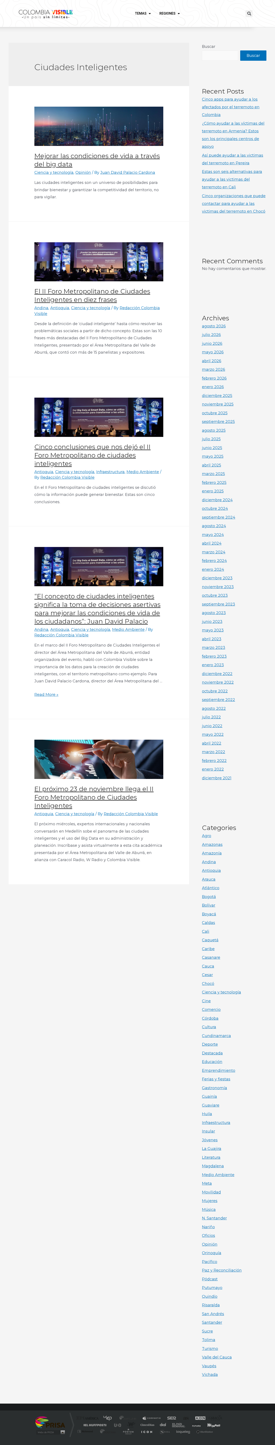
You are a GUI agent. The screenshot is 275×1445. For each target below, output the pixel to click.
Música (209, 1209)
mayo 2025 (212, 456)
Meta (207, 1183)
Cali (205, 931)
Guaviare (210, 1105)
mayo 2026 (213, 352)
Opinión (83, 172)
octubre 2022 (215, 691)
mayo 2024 (213, 534)
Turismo (210, 1348)
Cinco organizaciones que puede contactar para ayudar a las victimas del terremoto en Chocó (234, 204)
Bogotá (209, 896)
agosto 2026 (214, 326)
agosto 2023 (214, 612)
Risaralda (211, 1305)
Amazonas (212, 844)
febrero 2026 (214, 378)
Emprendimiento (218, 1070)
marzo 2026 (213, 369)
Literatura (211, 1157)
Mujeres (209, 1200)
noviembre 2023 (218, 587)
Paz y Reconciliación (222, 1270)
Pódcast (210, 1279)
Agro (206, 835)
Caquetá (210, 940)
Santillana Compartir (152, 1418)
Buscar (208, 46)
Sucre (207, 1331)
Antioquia (59, 308)
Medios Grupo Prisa (50, 1432)
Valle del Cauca (217, 1357)
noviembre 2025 (218, 404)
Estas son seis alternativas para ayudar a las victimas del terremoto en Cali (232, 179)
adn (198, 1418)
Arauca (208, 879)
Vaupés (209, 1366)
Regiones (167, 13)
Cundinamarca (216, 1035)
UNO (118, 1425)
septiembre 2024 (218, 517)
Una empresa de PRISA (50, 1422)
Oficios (208, 1235)
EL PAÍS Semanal (179, 1425)
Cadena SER (170, 1418)
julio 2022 (211, 717)
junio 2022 (212, 726)
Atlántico (210, 888)
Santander (212, 1322)
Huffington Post (94, 1425)
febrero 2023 (214, 656)
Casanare (211, 957)
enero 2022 (213, 769)
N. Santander (214, 1218)
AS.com (184, 1418)
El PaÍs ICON (146, 1431)
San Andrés (213, 1314)
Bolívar (208, 905)
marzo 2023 (213, 647)
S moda (164, 1431)
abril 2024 (212, 543)
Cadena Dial (163, 1425)
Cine (206, 1001)
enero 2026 (213, 387)
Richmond (85, 1431)
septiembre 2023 (218, 604)
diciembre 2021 (216, 778)
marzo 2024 (213, 552)
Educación (212, 1061)
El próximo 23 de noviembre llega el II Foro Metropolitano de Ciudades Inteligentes (94, 797)
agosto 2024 (214, 526)
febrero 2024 (214, 560)
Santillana (129, 1418)
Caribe (208, 949)
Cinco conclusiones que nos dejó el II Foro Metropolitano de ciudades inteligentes (92, 455)
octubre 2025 (215, 413)
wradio (130, 1425)
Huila (207, 1114)
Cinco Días (146, 1425)
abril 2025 (211, 465)
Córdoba (210, 1018)
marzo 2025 (213, 473)
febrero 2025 (214, 482)
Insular (208, 1131)
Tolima (208, 1339)
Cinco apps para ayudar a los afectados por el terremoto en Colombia (231, 107)
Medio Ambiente (143, 472)
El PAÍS (88, 1418)
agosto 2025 (214, 430)
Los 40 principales (109, 1418)
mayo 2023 (213, 630)
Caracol (214, 1418)
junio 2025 (212, 447)
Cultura (209, 1027)
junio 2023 (212, 621)
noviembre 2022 (218, 682)
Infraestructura (110, 472)
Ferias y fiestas (216, 1079)
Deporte (210, 1044)
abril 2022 (211, 743)
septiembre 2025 (218, 421)
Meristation (204, 1431)
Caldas (208, 922)
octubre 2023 (215, 595)
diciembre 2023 (217, 578)
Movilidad (211, 1192)
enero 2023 (213, 665)
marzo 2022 (213, 752)
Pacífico (209, 1261)
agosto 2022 (214, 708)
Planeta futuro (194, 1425)
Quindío (209, 1296)
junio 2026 (212, 343)
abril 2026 (211, 361)
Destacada (212, 1053)
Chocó (208, 983)
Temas (141, 13)
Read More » (46, 694)
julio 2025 (211, 439)
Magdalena (213, 1166)
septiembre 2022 (218, 699)
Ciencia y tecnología (53, 172)
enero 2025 (213, 491)
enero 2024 (213, 569)
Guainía (209, 1096)
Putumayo (212, 1287)
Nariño (208, 1227)
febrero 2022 (214, 760)
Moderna (107, 1431)
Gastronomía (214, 1088)
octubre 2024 (215, 508)
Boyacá (209, 914)
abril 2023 (211, 639)
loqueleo (183, 1431)
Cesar (207, 974)
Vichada (210, 1374)
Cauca (208, 966)
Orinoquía (211, 1253)
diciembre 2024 (217, 500)
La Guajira (211, 1148)
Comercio (211, 1009)
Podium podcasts (128, 1431)
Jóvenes (210, 1140)
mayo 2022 (213, 734)
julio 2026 (211, 334)
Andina (41, 308)
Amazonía (212, 853)
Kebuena (210, 1425)
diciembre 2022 (217, 673)
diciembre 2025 (217, 395)
